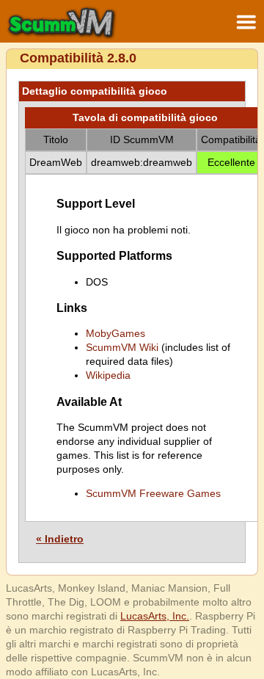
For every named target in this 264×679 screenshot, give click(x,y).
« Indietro (60, 539)
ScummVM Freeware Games (153, 493)
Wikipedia (108, 375)
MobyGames (115, 333)
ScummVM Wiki (122, 347)
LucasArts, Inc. (154, 616)
